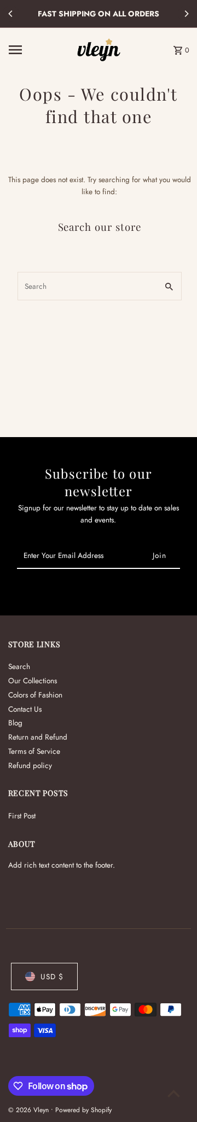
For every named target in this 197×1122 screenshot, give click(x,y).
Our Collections (32, 680)
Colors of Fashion (35, 694)
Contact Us (25, 709)
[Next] (186, 13)
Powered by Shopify (83, 1110)
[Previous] (11, 13)
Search (19, 666)
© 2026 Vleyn (29, 1110)
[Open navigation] (39, 49)
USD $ (51, 976)
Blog (15, 722)
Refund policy (30, 765)
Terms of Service (34, 751)
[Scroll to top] (173, 1093)
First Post (22, 815)
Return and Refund (37, 736)
